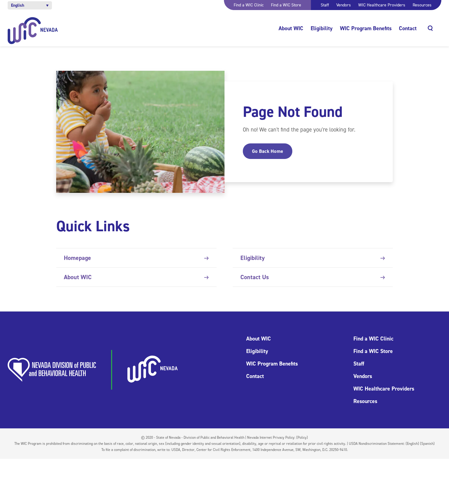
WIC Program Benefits (366, 28)
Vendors (343, 5)
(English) (412, 443)
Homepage (77, 258)
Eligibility (322, 28)
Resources (422, 5)
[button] (30, 5)
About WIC (291, 28)
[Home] (33, 30)
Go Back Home (267, 151)
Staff (325, 5)
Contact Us (254, 277)
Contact (408, 28)
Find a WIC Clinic (249, 5)
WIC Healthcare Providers (381, 5)
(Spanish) (427, 443)
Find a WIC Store (286, 5)
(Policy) (302, 437)
